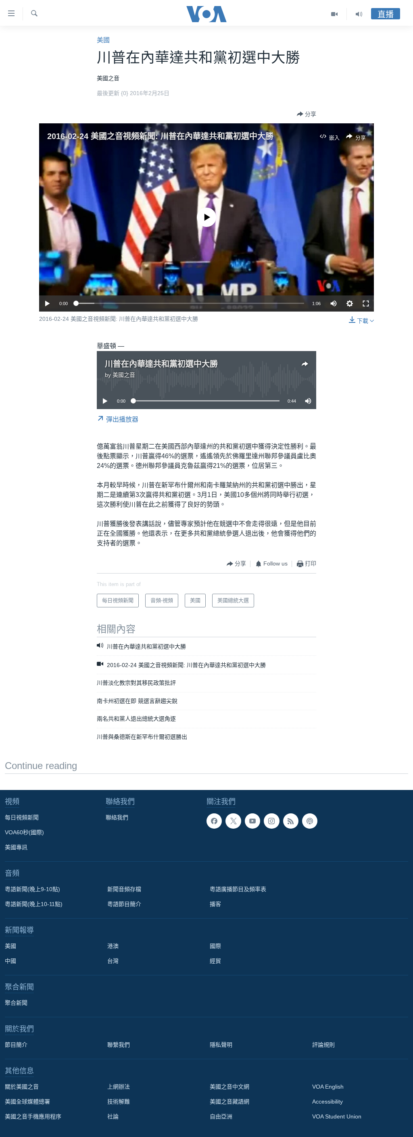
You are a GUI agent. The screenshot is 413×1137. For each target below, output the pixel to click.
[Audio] (359, 14)
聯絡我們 (117, 817)
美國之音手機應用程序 (33, 1116)
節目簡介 (16, 1044)
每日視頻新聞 (22, 817)
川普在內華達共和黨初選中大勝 (161, 364)
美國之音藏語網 (229, 1101)
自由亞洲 (221, 1116)
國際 (215, 946)
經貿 (215, 961)
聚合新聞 (16, 1003)
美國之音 (124, 375)
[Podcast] (309, 821)
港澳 (113, 946)
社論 (113, 1116)
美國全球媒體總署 (27, 1101)
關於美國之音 (22, 1086)
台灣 (113, 961)
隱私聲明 (221, 1044)
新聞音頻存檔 (124, 889)
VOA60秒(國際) (24, 832)
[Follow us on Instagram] (271, 821)
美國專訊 (16, 847)
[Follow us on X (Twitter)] (233, 821)
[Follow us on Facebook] (214, 821)
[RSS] (290, 821)
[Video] (334, 14)
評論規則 (323, 1044)
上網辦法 (118, 1086)
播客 (215, 904)
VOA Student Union (336, 1116)
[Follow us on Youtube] (252, 821)
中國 (10, 961)
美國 (103, 40)
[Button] (306, 114)
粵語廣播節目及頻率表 (238, 889)
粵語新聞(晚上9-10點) (32, 889)
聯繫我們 (118, 1044)
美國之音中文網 (229, 1086)
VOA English (328, 1086)
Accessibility (327, 1101)
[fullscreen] (366, 303)
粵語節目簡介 (124, 904)
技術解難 (118, 1101)
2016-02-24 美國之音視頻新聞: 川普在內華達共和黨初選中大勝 (160, 136)
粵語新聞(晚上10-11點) (34, 904)
